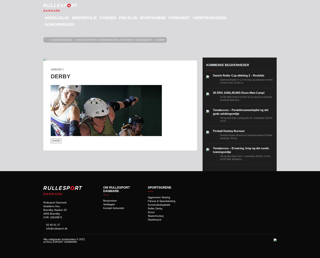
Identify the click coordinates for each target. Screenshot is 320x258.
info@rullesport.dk (56, 228)
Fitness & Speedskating (161, 201)
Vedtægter (109, 204)
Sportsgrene (153, 18)
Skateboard (154, 219)
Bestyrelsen (110, 200)
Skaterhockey (156, 215)
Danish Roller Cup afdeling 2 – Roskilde (238, 75)
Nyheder (108, 18)
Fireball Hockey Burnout (228, 131)
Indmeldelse (57, 18)
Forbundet (179, 18)
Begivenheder (62, 39)
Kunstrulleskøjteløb (159, 204)
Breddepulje (84, 18)
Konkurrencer (59, 24)
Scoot (151, 212)
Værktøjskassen (209, 18)
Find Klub (128, 18)
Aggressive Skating (159, 197)
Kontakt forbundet (113, 208)
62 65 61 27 (52, 224)
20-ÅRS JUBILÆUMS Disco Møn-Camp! (239, 92)
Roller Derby (155, 208)
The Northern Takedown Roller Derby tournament (114, 39)
